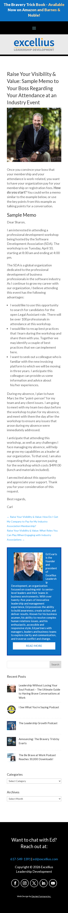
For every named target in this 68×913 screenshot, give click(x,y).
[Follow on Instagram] (25, 883)
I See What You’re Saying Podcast (39, 707)
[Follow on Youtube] (53, 883)
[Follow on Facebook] (15, 883)
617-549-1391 (20, 859)
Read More (34, 645)
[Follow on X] (34, 883)
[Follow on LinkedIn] (44, 883)
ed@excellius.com (45, 859)
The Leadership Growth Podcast (38, 723)
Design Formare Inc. (41, 896)
